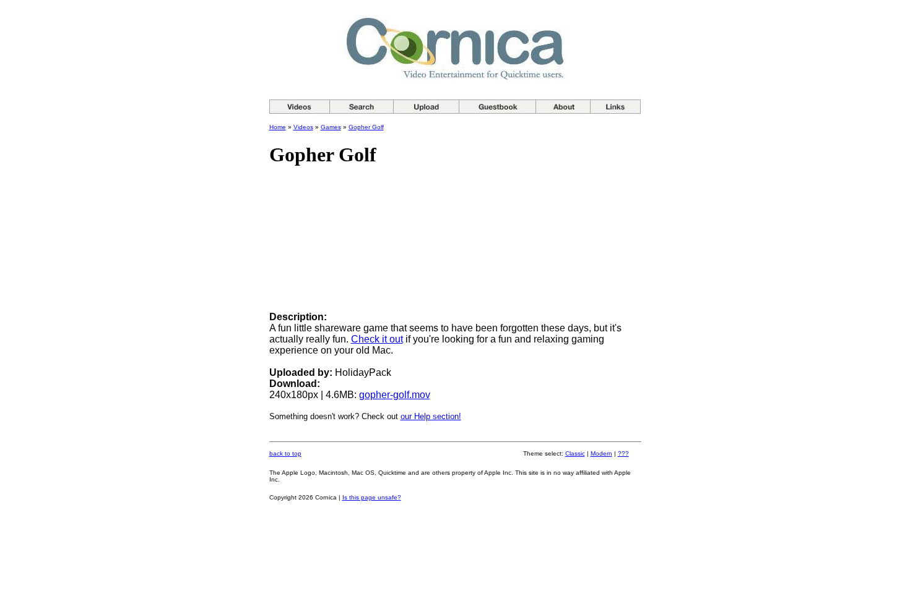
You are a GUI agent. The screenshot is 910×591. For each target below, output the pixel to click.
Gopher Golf (366, 127)
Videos (303, 127)
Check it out (377, 339)
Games (331, 127)
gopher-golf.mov (394, 394)
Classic (575, 453)
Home (277, 127)
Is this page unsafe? (371, 497)
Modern (601, 453)
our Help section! (431, 416)
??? (623, 453)
